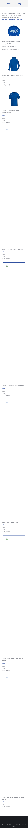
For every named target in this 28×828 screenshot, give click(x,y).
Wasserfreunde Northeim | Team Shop (12, 19)
